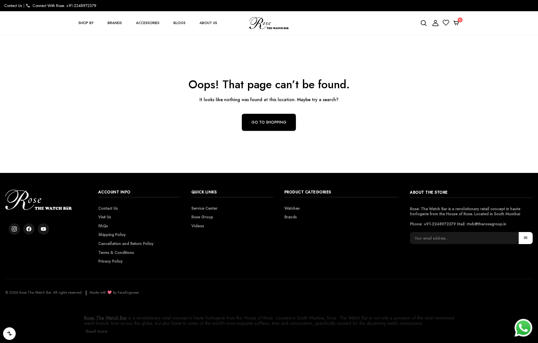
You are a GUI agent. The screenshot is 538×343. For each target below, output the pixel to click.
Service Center (204, 208)
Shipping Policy (112, 234)
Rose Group (202, 217)
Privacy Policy (110, 261)
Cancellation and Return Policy (126, 243)
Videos (197, 226)
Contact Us (13, 5)
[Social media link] (14, 229)
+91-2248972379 (440, 224)
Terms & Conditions (116, 252)
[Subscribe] (526, 238)
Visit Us (104, 217)
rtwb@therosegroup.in (486, 224)
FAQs (103, 226)
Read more (96, 331)
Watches (292, 208)
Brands (290, 217)
